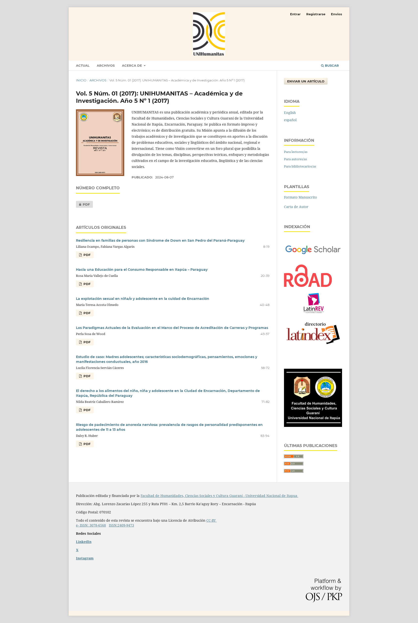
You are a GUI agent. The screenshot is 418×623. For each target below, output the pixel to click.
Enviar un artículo (305, 81)
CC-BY (211, 520)
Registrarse (315, 14)
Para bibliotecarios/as (300, 166)
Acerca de (132, 65)
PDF (83, 204)
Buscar (331, 65)
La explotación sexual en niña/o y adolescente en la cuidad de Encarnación (142, 298)
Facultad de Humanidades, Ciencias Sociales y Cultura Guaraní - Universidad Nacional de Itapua (219, 495)
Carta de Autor (296, 206)
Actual (83, 65)
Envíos (336, 14)
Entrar (295, 14)
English (290, 112)
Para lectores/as (295, 152)
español (290, 120)
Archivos (106, 65)
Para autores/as (295, 159)
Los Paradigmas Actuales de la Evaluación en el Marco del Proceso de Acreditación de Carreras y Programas (172, 328)
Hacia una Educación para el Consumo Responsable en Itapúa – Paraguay (142, 269)
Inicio (81, 80)
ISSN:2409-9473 (121, 525)
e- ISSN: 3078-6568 (91, 525)
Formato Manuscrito (300, 197)
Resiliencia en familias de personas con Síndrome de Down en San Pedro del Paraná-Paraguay (160, 240)
